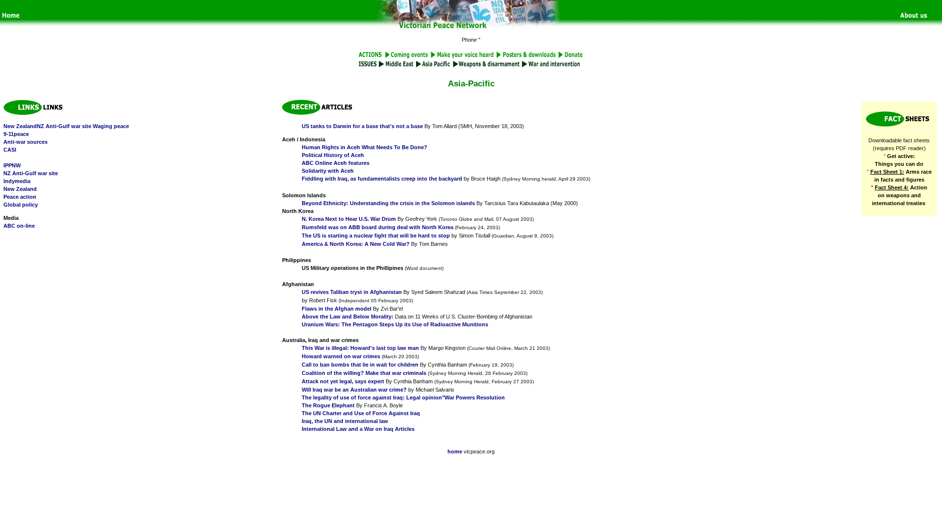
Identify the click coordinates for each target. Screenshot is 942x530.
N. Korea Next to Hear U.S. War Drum (349, 219)
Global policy (20, 205)
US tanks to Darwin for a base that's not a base (362, 126)
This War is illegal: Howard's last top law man (360, 348)
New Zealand (20, 189)
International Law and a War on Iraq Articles (358, 429)
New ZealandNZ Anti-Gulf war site (47, 126)
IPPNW (12, 165)
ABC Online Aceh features (335, 163)
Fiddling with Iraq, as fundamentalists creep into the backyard (382, 179)
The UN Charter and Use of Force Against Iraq (361, 413)
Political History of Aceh (333, 155)
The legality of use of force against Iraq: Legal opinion (372, 397)
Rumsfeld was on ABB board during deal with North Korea (377, 227)
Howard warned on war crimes (341, 356)
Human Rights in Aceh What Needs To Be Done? (364, 147)
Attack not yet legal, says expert (343, 381)
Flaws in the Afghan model (336, 309)
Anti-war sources (25, 142)
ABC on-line (19, 226)
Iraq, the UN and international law (345, 421)
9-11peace (16, 134)
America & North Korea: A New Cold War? (356, 244)
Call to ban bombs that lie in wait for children (360, 365)
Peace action (19, 197)
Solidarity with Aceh (328, 171)
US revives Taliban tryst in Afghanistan (352, 292)
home (454, 451)
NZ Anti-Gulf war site (30, 173)
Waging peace (111, 126)
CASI (9, 150)
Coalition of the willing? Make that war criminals (364, 373)
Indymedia (16, 181)
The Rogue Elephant (328, 405)
